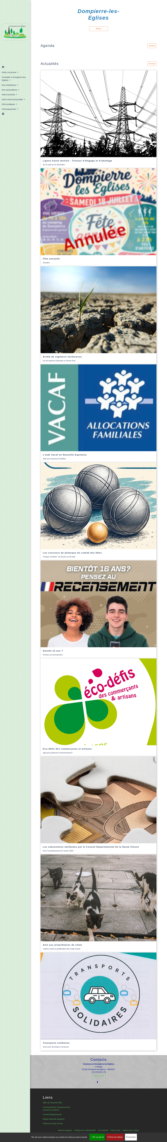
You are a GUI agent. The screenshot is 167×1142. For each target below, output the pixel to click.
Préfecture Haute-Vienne (53, 1124)
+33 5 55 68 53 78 (98, 1072)
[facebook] (98, 1082)
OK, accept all (98, 1137)
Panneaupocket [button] (9, 109)
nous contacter (98, 1076)
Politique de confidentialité (85, 1130)
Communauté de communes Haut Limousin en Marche (56, 1108)
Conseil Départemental (52, 1114)
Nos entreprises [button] (9, 85)
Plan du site (115, 1130)
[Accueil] (15, 32)
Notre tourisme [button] (9, 94)
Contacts (98, 1059)
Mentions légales (65, 1130)
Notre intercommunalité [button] (12, 99)
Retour (98, 29)
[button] (15, 67)
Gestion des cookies (131, 1130)
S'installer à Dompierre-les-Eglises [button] (14, 78)
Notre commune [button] (9, 72)
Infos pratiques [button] (9, 104)
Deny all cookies (116, 1137)
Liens (48, 1097)
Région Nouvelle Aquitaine (54, 1119)
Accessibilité (103, 1130)
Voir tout (152, 46)
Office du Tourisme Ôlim (52, 1103)
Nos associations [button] (10, 90)
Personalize (131, 1137)
